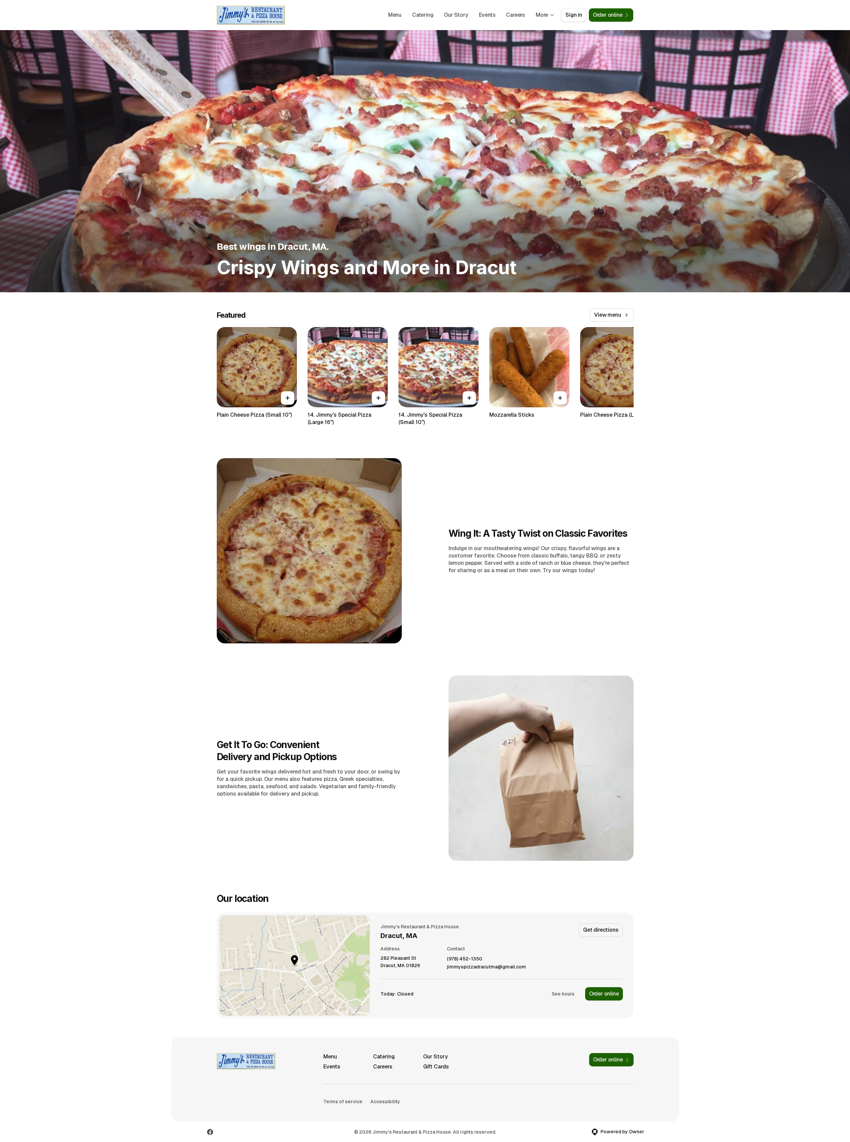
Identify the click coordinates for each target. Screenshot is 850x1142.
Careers (515, 14)
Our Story (456, 14)
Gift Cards (436, 1066)
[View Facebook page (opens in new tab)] (210, 1132)
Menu (394, 14)
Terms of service (342, 1102)
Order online (604, 993)
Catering (422, 14)
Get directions (600, 929)
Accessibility (385, 1102)
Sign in (573, 14)
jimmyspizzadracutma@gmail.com (486, 967)
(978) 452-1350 (464, 959)
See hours (563, 994)
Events (487, 14)
